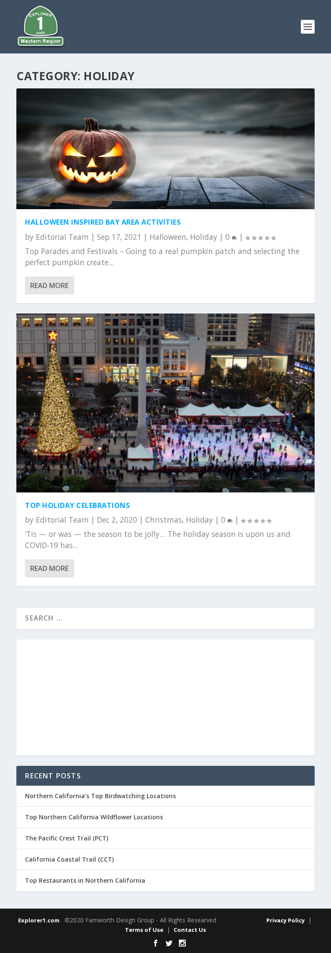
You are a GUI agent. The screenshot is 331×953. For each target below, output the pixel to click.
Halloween (168, 237)
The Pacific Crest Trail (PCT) (66, 838)
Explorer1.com (38, 920)
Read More (49, 285)
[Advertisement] (165, 698)
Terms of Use (144, 930)
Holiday (203, 237)
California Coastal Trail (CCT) (69, 859)
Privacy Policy (285, 920)
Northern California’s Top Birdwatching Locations (100, 796)
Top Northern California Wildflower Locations (94, 817)
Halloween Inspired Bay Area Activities (103, 222)
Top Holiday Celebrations (77, 505)
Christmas (163, 519)
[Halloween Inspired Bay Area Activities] (165, 148)
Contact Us (190, 930)
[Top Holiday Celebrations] (165, 402)
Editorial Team (62, 237)
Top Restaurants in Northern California (85, 880)
